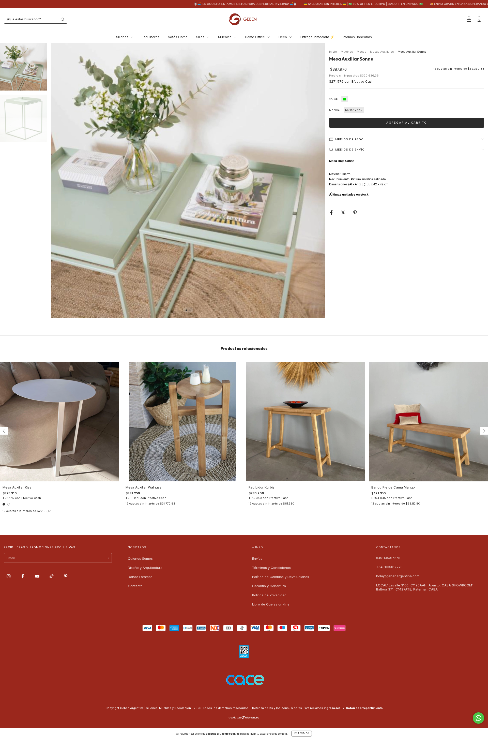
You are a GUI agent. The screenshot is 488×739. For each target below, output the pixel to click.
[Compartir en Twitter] (343, 212)
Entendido (301, 733)
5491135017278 (388, 558)
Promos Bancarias (357, 37)
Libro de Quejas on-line (270, 604)
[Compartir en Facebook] (331, 212)
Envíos (257, 558)
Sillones (122, 37)
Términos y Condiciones (271, 568)
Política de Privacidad (269, 595)
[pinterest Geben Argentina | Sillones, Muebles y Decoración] (65, 576)
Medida (334, 110)
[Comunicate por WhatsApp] (478, 718)
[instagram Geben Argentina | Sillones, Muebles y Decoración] (9, 576)
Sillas (200, 37)
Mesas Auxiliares (382, 51)
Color (333, 99)
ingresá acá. (332, 708)
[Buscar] (62, 19)
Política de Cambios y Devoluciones (280, 577)
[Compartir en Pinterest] (355, 212)
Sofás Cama (178, 37)
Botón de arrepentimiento (364, 708)
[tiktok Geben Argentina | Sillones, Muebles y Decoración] (52, 576)
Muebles (225, 37)
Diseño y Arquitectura (145, 568)
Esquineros (150, 37)
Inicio (333, 51)
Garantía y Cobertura (269, 586)
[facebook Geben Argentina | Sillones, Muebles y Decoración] (23, 576)
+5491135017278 (389, 567)
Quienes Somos (140, 558)
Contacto (135, 586)
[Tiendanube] (244, 718)
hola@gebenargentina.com (397, 576)
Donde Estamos (140, 577)
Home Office (255, 37)
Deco (283, 37)
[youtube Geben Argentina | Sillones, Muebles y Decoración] (38, 576)
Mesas (361, 51)
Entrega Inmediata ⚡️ (317, 37)
